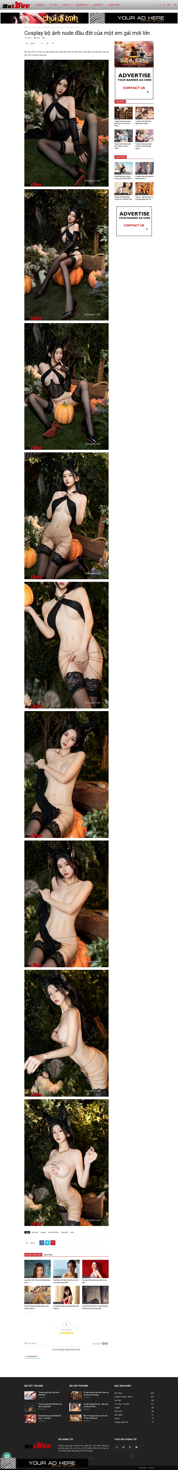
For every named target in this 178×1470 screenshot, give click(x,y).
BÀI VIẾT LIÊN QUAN (33, 1255)
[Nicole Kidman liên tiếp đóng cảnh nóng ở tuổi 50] (37, 1295)
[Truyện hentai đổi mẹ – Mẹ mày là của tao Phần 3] (75, 1407)
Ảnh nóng (36, 27)
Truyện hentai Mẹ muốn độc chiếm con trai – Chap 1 (122, 146)
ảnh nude (35, 1232)
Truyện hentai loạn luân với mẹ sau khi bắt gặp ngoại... (143, 146)
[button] (175, 5)
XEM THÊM (48, 1255)
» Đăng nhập (114, 5)
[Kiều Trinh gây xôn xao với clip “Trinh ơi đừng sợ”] (75, 1418)
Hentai (117, 118)
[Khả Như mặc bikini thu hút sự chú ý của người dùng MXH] (66, 1269)
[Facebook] (156, 5)
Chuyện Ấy (97, 5)
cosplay (43, 1232)
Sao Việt (117, 173)
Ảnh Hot (66, 5)
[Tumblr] (164, 5)
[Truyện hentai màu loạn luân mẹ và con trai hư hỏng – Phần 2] (123, 113)
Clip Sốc (53, 5)
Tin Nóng (39, 5)
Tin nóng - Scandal (121, 194)
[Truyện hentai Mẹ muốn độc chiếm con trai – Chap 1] (123, 135)
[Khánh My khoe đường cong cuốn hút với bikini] (123, 168)
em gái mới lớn (53, 1232)
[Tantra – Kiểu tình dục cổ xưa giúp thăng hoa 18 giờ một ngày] (144, 188)
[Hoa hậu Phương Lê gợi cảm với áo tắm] (95, 1269)
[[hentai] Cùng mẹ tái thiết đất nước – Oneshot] (30, 1419)
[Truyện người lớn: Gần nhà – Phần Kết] (30, 1395)
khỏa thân (64, 1232)
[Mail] (160, 5)
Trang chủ (27, 27)
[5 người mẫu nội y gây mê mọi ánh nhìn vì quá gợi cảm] (144, 168)
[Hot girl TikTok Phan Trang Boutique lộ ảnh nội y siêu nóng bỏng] (95, 1295)
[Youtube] (168, 5)
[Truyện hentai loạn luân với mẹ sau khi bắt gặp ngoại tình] (144, 135)
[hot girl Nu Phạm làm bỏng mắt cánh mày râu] (66, 1295)
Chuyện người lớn (141, 194)
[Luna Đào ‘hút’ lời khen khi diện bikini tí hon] (37, 1269)
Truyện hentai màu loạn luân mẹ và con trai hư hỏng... (122, 123)
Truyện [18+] (81, 5)
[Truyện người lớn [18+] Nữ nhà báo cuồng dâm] (30, 1407)
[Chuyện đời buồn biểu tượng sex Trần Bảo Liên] (123, 188)
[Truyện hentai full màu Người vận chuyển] (144, 113)
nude (72, 1232)
